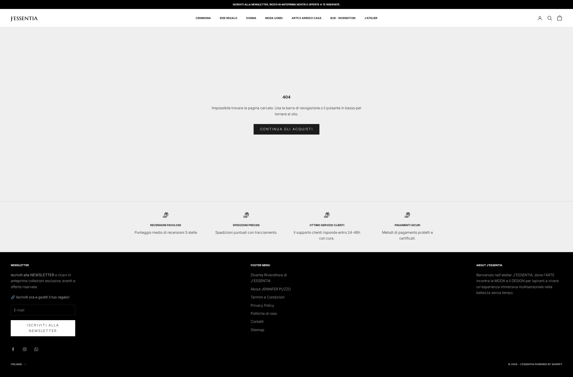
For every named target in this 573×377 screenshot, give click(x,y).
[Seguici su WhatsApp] (36, 349)
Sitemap (257, 330)
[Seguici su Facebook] (13, 349)
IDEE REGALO (228, 18)
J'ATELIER (370, 18)
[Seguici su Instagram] (24, 349)
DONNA (251, 18)
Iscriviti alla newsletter (43, 328)
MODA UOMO (274, 18)
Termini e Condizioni (267, 297)
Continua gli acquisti (286, 129)
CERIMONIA (203, 18)
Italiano (16, 364)
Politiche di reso (264, 313)
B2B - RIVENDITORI (342, 18)
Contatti (257, 321)
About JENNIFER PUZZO (271, 289)
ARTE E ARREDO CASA (306, 18)
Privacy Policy (262, 305)
